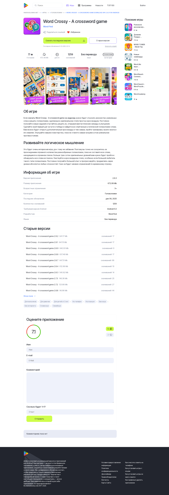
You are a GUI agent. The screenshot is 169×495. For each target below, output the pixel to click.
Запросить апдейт (111, 46)
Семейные (57, 306)
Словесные (44, 306)
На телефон (77, 301)
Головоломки (56, 12)
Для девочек (45, 301)
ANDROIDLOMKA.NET (31, 12)
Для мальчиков (30, 301)
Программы (86, 5)
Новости (99, 5)
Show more (28, 296)
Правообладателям (109, 477)
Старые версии (103, 40)
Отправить (39, 419)
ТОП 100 (110, 5)
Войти (142, 5)
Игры (72, 5)
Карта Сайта (106, 483)
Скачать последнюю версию (58, 40)
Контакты (105, 480)
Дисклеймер (106, 474)
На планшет (90, 301)
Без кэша (102, 301)
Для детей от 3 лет (61, 301)
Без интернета (30, 306)
